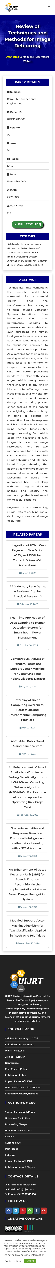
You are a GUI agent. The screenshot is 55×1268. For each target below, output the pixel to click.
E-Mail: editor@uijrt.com (22, 1184)
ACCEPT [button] (30, 1261)
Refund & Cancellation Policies (23, 1087)
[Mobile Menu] (49, 7)
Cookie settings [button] (13, 1261)
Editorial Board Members (19, 1044)
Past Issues (11, 1148)
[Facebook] (9, 1211)
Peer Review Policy (16, 1069)
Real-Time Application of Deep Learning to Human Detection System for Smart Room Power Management (28, 627)
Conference (12, 1062)
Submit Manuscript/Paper (20, 1112)
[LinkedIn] (16, 1211)
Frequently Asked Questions (21, 1093)
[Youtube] (44, 1211)
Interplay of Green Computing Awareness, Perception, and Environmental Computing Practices (27, 710)
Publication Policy (15, 1075)
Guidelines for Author (17, 1118)
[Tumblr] (37, 1211)
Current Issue (13, 1142)
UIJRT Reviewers (15, 1050)
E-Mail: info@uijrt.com (21, 1189)
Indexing (10, 1155)
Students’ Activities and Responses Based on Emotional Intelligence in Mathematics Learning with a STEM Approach (27, 838)
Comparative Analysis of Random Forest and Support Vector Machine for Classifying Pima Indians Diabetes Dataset (27, 668)
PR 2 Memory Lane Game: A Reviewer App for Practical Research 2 (27, 591)
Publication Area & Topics (20, 1167)
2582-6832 (13, 197)
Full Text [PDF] (28, 224)
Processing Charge (16, 1124)
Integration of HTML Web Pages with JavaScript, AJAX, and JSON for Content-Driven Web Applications (28, 555)
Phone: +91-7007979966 (22, 1194)
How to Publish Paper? (18, 1130)
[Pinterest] (23, 1211)
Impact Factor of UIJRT (18, 1081)
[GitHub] (30, 1211)
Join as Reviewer (15, 1056)
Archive (9, 1136)
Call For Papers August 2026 (21, 1038)
